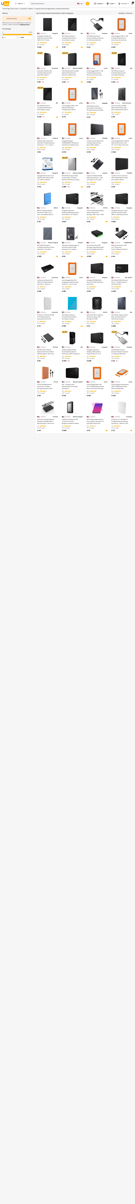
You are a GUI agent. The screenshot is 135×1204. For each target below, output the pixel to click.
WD (82, 33)
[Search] (87, 3)
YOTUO (105, 208)
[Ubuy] (5, 3)
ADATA (105, 312)
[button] (99, 3)
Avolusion (55, 277)
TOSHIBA (104, 138)
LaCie (130, 33)
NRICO (56, 208)
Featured (129, 13)
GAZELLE (55, 138)
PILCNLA (55, 347)
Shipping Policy (25, 24)
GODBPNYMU (128, 243)
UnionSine (55, 68)
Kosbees (104, 33)
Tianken (80, 243)
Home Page (6, 9)
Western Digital (78, 68)
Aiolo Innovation (127, 103)
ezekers (104, 173)
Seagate (55, 33)
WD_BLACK (128, 277)
